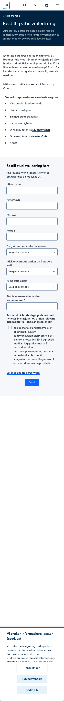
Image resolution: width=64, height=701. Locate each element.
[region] (32, 664)
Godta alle (32, 690)
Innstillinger (32, 668)
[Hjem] (6, 5)
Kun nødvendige (32, 679)
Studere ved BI (13, 15)
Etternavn (14, 200)
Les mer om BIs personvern (23, 372)
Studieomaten (41, 129)
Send (32, 382)
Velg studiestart (17, 281)
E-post (12, 215)
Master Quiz (39, 136)
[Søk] (24, 5)
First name (14, 184)
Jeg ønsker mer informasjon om (27, 246)
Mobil (11, 230)
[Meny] (57, 5)
